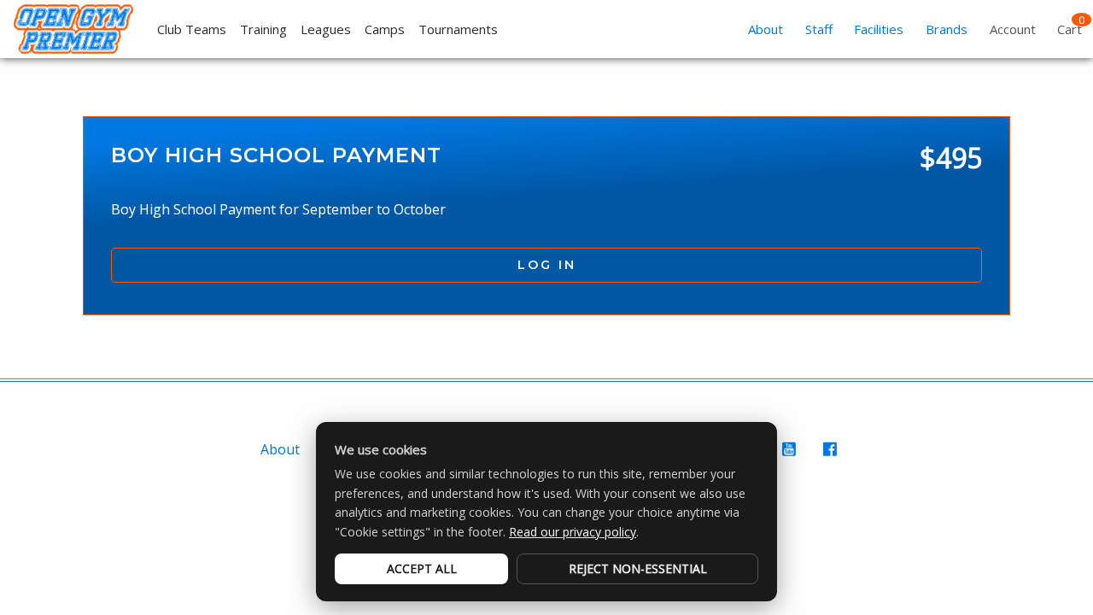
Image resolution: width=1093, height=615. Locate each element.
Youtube (791, 457)
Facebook (832, 457)
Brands (946, 29)
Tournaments (458, 29)
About (765, 29)
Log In (546, 264)
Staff (819, 29)
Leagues (326, 29)
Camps (385, 29)
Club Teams (191, 29)
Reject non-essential (638, 568)
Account (1013, 29)
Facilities (878, 29)
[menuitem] (184, 29)
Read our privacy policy (572, 532)
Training (263, 29)
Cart (1069, 29)
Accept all (422, 568)
